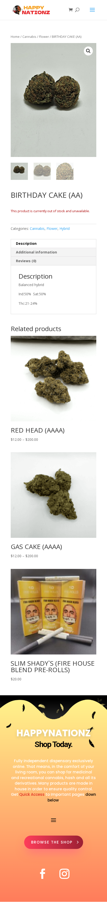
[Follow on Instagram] (64, 874)
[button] (88, 51)
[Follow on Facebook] (43, 874)
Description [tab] (26, 243)
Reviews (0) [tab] (26, 260)
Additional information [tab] (36, 252)
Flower (44, 36)
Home (15, 36)
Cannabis (29, 36)
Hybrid (64, 228)
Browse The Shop (52, 842)
